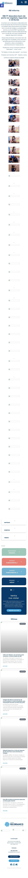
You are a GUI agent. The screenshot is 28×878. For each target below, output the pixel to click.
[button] (22, 2)
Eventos (7, 530)
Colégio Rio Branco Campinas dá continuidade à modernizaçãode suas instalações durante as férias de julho (14, 701)
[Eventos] (14, 528)
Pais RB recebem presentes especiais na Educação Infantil (14, 800)
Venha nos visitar (14, 596)
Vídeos (6, 537)
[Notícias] (14, 520)
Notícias (7, 522)
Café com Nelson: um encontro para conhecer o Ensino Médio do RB (13, 655)
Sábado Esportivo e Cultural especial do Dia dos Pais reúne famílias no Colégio (13, 752)
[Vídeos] (14, 536)
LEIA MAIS (5, 666)
